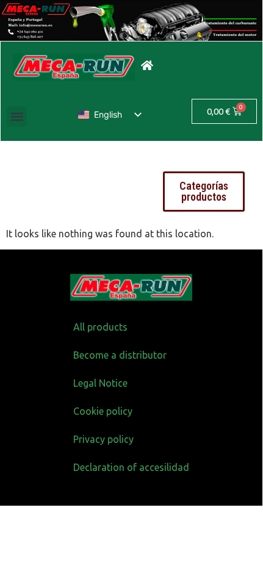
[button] (17, 117)
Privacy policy (103, 439)
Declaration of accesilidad (131, 467)
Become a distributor (120, 355)
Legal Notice (100, 383)
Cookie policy (102, 411)
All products (100, 326)
